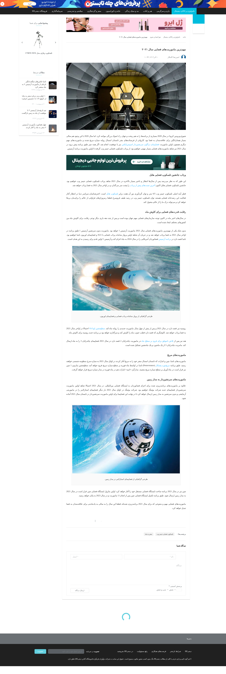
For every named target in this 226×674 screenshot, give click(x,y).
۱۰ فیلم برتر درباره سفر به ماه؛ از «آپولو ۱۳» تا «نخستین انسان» (34, 97)
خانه (184, 37)
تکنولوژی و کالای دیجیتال (184, 11)
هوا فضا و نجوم (155, 37)
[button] (99, 521)
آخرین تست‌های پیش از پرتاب (142, 185)
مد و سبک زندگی (132, 11)
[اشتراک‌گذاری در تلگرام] (67, 521)
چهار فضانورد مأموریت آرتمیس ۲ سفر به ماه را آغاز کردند (34, 126)
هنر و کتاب (147, 11)
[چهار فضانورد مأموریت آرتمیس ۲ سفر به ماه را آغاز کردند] (53, 128)
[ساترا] (179, 638)
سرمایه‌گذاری (57, 11)
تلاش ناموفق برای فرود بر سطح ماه (157, 341)
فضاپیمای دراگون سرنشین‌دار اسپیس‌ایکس (140, 144)
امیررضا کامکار (173, 57)
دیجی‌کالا (188, 651)
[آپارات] (50, 659)
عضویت (40, 651)
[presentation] (55, 42)
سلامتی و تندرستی (75, 11)
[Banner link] (113, 4)
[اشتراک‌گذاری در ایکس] (77, 521)
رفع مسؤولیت (142, 651)
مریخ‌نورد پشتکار (163, 365)
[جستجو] (199, 29)
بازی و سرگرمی (163, 11)
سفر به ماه (148, 534)
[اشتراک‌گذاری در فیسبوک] (81, 521)
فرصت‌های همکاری (158, 651)
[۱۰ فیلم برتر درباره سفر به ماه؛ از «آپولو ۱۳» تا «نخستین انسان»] (53, 100)
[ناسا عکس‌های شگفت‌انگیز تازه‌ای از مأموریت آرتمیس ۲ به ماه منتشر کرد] (53, 85)
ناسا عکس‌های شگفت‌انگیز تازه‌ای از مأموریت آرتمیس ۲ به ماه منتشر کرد (34, 84)
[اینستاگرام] (40, 659)
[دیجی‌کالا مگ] (199, 19)
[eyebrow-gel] (126, 25)
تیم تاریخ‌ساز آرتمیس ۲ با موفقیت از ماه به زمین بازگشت (34, 111)
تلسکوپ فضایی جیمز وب (165, 534)
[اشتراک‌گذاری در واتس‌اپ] (72, 521)
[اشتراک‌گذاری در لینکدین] (86, 521)
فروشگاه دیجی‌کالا (39, 11)
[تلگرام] (36, 659)
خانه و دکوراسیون (113, 11)
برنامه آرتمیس (165, 239)
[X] (45, 659)
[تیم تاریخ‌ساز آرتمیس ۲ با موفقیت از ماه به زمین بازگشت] (53, 114)
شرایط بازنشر (175, 651)
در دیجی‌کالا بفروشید (125, 651)
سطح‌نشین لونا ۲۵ (97, 328)
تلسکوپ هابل (112, 194)
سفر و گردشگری (94, 11)
